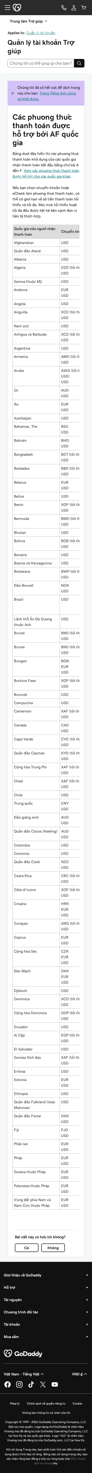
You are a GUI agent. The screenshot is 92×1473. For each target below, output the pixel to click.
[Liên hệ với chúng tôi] (63, 7)
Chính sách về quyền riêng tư (46, 1403)
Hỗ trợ (9, 1287)
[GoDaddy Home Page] (23, 1354)
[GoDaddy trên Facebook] (7, 1387)
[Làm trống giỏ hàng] (83, 7)
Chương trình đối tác (21, 1312)
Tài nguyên (13, 1300)
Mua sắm (11, 1336)
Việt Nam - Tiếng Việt (21, 1374)
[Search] (79, 63)
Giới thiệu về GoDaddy (22, 1275)
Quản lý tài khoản (40, 33)
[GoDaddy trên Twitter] (43, 1387)
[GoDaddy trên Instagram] (19, 1387)
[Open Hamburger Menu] (6, 7)
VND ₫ (77, 1374)
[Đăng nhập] (73, 7)
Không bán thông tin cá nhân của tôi (46, 1412)
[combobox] (41, 63)
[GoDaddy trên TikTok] (31, 1387)
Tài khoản (12, 1324)
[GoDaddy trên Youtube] (55, 1387)
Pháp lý (14, 1403)
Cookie (77, 1403)
